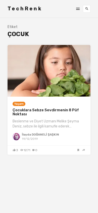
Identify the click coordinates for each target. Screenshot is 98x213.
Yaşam (19, 103)
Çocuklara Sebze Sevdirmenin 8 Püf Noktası (46, 112)
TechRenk (25, 9)
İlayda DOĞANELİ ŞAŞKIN (40, 134)
